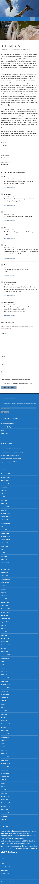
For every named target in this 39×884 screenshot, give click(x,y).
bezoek (15, 831)
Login (2, 863)
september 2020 (5, 579)
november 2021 (5, 539)
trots (2, 436)
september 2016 (5, 734)
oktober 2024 (5, 480)
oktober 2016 (5, 730)
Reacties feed (4, 870)
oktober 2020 (5, 576)
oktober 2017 (5, 691)
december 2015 (5, 763)
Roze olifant (6, 163)
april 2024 (4, 500)
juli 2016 (3, 740)
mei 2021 (3, 553)
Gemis (18, 833)
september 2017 (5, 694)
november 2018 (5, 648)
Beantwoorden (10, 187)
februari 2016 (5, 757)
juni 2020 (3, 589)
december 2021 (5, 536)
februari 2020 (5, 602)
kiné (13, 835)
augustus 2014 (5, 816)
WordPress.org (5, 873)
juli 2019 (3, 625)
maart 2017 (4, 714)
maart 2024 (4, 503)
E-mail (3, 364)
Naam (3, 356)
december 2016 (5, 724)
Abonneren (5, 412)
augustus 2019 (5, 622)
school (3, 846)
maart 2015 (4, 793)
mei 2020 (3, 592)
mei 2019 (3, 628)
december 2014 (5, 803)
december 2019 (5, 609)
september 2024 (5, 483)
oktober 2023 (5, 520)
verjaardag (9, 849)
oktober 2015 (5, 770)
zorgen (16, 852)
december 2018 (5, 645)
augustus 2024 (5, 487)
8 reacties (28, 49)
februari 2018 (5, 678)
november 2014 (5, 806)
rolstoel (28, 843)
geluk (14, 833)
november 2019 (5, 612)
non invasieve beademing (8, 841)
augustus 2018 (5, 658)
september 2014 (5, 813)
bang (10, 831)
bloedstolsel (27, 831)
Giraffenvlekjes (6, 19)
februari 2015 (5, 796)
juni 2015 (3, 783)
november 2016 (5, 727)
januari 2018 (4, 681)
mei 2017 (3, 707)
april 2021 (4, 556)
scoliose (9, 846)
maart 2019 (4, 635)
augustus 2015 (5, 776)
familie (6, 833)
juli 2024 (3, 490)
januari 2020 (4, 605)
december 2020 (5, 569)
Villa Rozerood (22, 848)
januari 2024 (4, 510)
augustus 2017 (5, 697)
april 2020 (4, 595)
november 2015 (5, 766)
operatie (15, 43)
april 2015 (4, 789)
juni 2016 (3, 743)
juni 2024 (3, 493)
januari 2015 (4, 799)
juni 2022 (3, 526)
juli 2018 (3, 661)
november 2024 (5, 477)
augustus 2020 (5, 582)
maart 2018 (4, 674)
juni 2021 (3, 549)
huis (21, 833)
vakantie (33, 846)
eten (2, 833)
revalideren (22, 843)
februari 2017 (5, 717)
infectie (26, 833)
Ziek (36, 848)
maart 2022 (4, 530)
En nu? (5, 157)
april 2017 (4, 711)
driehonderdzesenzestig (7, 423)
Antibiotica (4, 831)
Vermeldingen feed (6, 867)
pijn (2, 843)
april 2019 (4, 632)
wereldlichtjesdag (6, 427)
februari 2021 (5, 562)
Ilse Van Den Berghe (16, 49)
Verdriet (3, 849)
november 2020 (5, 572)
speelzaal (14, 846)
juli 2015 (3, 780)
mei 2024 (3, 497)
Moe (35, 835)
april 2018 (4, 671)
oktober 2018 (5, 651)
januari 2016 (4, 760)
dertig (2, 430)
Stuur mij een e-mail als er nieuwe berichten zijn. (17, 383)
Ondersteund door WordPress (8, 881)
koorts (17, 835)
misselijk (30, 836)
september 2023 (5, 523)
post (17, 843)
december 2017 (5, 684)
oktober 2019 (5, 615)
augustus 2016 (5, 737)
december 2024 (5, 474)
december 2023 (5, 513)
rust (31, 843)
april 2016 (4, 750)
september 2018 (5, 655)
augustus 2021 (5, 546)
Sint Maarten (4, 433)
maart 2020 (4, 599)
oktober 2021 (5, 543)
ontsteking (19, 841)
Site (2, 372)
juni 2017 (3, 704)
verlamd (14, 848)
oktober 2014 (5, 809)
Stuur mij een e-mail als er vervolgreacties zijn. (16, 379)
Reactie (3, 333)
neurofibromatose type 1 (13, 838)
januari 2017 (4, 720)
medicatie (23, 836)
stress (19, 846)
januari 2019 (4, 641)
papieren (32, 841)
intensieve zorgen (6, 43)
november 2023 (5, 516)
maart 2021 (4, 559)
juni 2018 (3, 664)
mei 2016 (3, 747)
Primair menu (37, 19)
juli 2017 (3, 701)
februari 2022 (5, 533)
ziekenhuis (7, 851)
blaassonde (21, 831)
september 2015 (5, 773)
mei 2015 (3, 786)
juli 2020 (3, 585)
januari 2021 (4, 566)
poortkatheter (10, 843)
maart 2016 (4, 753)
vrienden (32, 849)
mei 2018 (3, 668)
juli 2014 (3, 819)
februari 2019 (5, 638)
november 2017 (5, 687)
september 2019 (5, 618)
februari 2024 (5, 506)
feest (10, 833)
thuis (24, 846)
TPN (27, 846)
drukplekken (33, 831)
